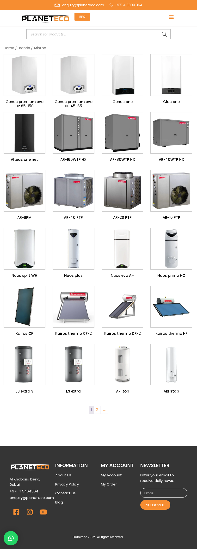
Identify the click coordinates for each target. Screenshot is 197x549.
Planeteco (80, 537)
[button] (171, 17)
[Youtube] (43, 512)
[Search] (164, 34)
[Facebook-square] (16, 512)
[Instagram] (30, 512)
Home (9, 48)
